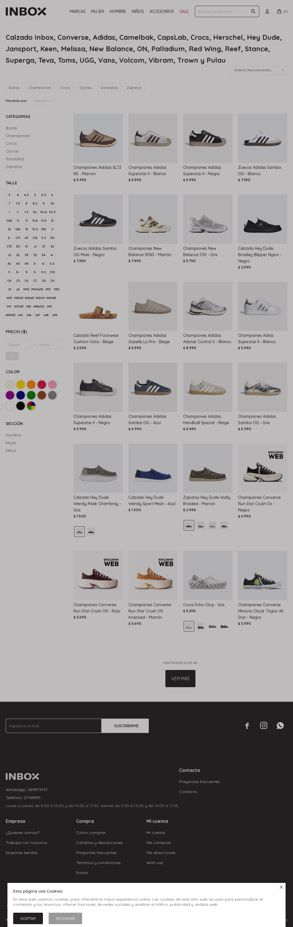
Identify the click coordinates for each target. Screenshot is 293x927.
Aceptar (28, 918)
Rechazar (65, 918)
